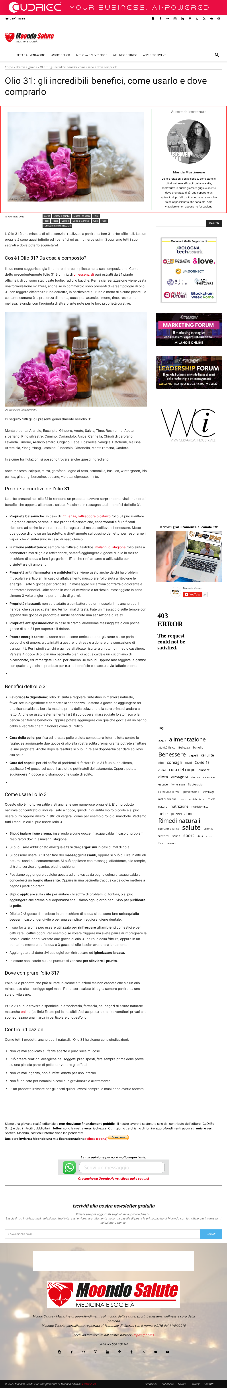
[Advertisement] (189, 487)
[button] (216, 55)
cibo (161, 763)
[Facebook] (160, 18)
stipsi (200, 836)
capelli (193, 755)
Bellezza (184, 747)
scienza (208, 829)
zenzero (171, 843)
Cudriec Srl (88, 1384)
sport (188, 835)
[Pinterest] (189, 18)
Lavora (182, 1384)
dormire (209, 777)
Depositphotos (143, 1335)
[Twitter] (204, 18)
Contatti (208, 1384)
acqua (162, 740)
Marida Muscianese (189, 172)
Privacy (194, 1384)
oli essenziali (84, 274)
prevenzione (182, 813)
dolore (195, 777)
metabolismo (197, 799)
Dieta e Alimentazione (30, 55)
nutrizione (179, 806)
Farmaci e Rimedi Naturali (57, 225)
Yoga (160, 843)
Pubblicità (168, 1384)
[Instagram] (175, 18)
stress (209, 836)
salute (191, 827)
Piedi (46, 220)
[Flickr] (167, 18)
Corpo (9, 67)
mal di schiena (167, 799)
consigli (174, 762)
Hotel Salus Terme (169, 791)
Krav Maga (208, 791)
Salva (63, 1106)
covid (188, 763)
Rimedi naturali (179, 820)
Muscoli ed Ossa (81, 215)
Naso (104, 220)
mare (183, 799)
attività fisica (166, 747)
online (26, 1012)
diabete (204, 770)
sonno (176, 836)
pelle (163, 813)
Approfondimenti (154, 55)
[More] (124, 1105)
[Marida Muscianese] (189, 141)
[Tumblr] (197, 18)
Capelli (65, 220)
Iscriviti (211, 1234)
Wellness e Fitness (125, 55)
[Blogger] (153, 18)
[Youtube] (218, 18)
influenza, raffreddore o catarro (87, 516)
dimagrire (179, 777)
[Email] (93, 1105)
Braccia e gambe (26, 67)
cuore (162, 770)
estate (163, 784)
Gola (95, 220)
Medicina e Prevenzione (91, 55)
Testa (55, 220)
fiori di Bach (178, 784)
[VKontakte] (211, 18)
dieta (163, 777)
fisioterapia (195, 784)
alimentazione (187, 739)
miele (211, 799)
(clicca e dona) (96, 1138)
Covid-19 (202, 762)
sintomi (163, 836)
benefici (198, 747)
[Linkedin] (182, 18)
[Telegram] (114, 1105)
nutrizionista (200, 806)
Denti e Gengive (80, 220)
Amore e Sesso (60, 55)
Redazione (151, 1384)
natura (162, 806)
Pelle (96, 215)
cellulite (207, 755)
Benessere (172, 754)
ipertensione (191, 792)
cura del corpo (182, 769)
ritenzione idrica (168, 829)
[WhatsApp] (73, 1105)
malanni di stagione (110, 547)
